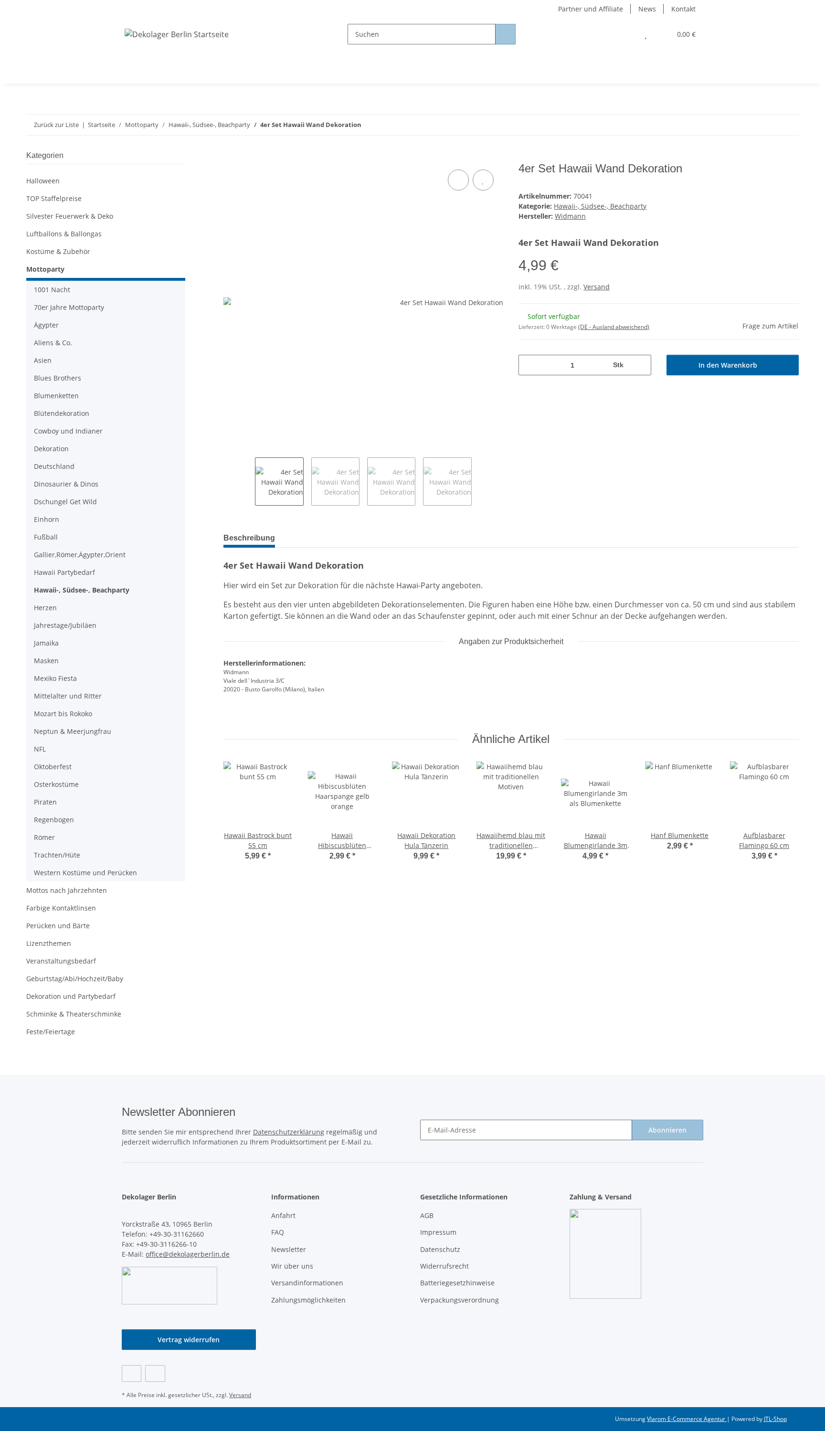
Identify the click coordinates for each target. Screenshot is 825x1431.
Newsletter (288, 1249)
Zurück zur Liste (56, 124)
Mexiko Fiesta (55, 678)
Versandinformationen (307, 1282)
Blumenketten (56, 395)
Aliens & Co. (53, 342)
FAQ (277, 1232)
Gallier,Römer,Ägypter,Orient (80, 554)
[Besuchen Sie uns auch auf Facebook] (131, 1373)
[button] (626, 34)
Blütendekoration (61, 413)
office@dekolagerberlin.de (188, 1254)
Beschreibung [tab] (249, 538)
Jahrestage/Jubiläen (65, 625)
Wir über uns (292, 1266)
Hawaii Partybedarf (64, 572)
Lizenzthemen (48, 943)
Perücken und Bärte (58, 925)
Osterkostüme (56, 784)
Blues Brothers (57, 377)
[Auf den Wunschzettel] (483, 180)
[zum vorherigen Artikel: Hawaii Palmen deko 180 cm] (768, 125)
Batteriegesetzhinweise (457, 1282)
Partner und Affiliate (590, 8)
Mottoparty (45, 269)
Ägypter (46, 324)
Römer (44, 837)
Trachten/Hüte (57, 854)
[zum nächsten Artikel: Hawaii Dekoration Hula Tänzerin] (788, 125)
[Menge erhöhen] (640, 365)
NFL (40, 748)
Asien (43, 360)
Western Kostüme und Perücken (85, 872)
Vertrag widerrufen (189, 1339)
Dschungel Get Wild (65, 501)
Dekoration (51, 448)
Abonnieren (667, 1129)
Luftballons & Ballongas (64, 233)
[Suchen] (505, 34)
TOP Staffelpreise (54, 198)
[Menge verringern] (529, 365)
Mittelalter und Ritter (68, 695)
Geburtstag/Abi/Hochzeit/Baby (74, 978)
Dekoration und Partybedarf (71, 996)
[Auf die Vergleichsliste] (458, 180)
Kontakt (683, 8)
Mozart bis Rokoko (63, 713)
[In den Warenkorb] (231, 156)
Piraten (45, 801)
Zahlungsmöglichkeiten (308, 1299)
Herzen (45, 607)
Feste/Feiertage (50, 1031)
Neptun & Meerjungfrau (72, 731)
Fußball (46, 536)
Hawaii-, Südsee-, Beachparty (600, 206)
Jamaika (46, 642)
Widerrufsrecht (444, 1266)
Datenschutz (440, 1249)
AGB (427, 1215)
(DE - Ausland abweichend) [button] (613, 327)
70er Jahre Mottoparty (69, 307)
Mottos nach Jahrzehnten (66, 890)
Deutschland (54, 466)
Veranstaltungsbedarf (61, 960)
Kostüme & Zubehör (58, 251)
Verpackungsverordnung (459, 1299)
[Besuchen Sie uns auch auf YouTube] (155, 1373)
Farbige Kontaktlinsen (61, 907)
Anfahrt (283, 1215)
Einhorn (46, 519)
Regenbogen (54, 819)
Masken (46, 660)
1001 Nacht (52, 289)
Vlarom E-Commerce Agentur (687, 1419)
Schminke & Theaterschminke (73, 1013)
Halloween (43, 180)
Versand (596, 286)
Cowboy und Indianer (68, 430)
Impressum (438, 1232)
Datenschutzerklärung (288, 1131)
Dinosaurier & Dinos (66, 483)
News (647, 8)
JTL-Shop (775, 1419)
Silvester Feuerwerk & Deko (69, 216)
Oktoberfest (53, 766)
